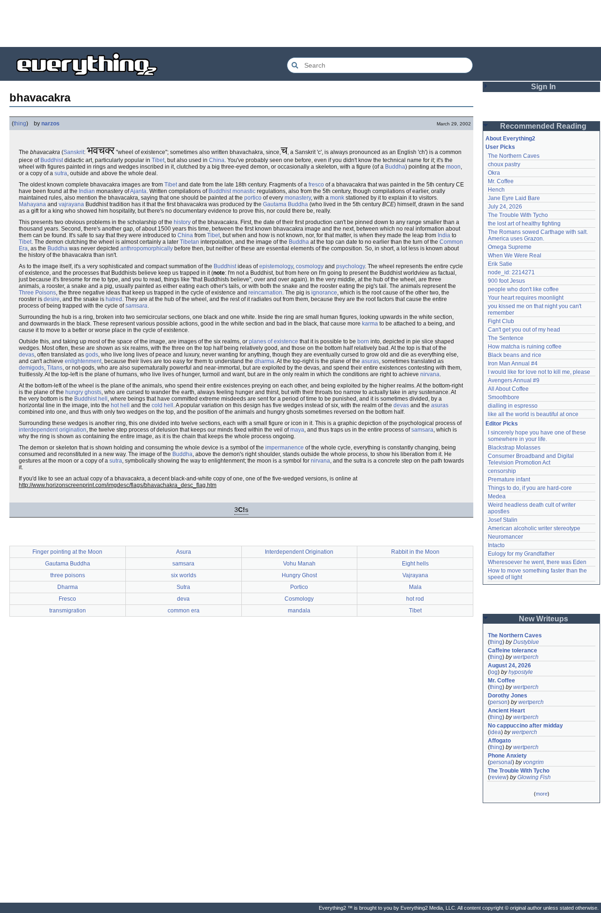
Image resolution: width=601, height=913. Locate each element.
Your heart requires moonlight (525, 297)
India (444, 235)
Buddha (395, 166)
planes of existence (273, 341)
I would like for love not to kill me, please (539, 372)
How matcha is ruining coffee (525, 346)
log (494, 672)
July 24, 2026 (505, 206)
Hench (496, 189)
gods (91, 354)
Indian (87, 191)
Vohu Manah (299, 563)
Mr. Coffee (501, 181)
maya (297, 429)
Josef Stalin (502, 520)
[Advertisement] (300, 23)
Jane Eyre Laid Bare (514, 198)
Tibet (158, 160)
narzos (50, 123)
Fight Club (501, 321)
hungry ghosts (83, 392)
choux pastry (504, 164)
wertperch (526, 657)
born (363, 341)
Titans (54, 367)
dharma (264, 361)
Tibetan (189, 242)
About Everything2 (510, 138)
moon (453, 166)
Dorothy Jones (507, 695)
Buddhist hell (91, 398)
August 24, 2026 (509, 665)
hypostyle (521, 672)
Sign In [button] (543, 87)
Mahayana (32, 204)
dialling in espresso (513, 405)
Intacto (496, 545)
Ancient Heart (506, 710)
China (216, 160)
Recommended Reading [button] (543, 126)
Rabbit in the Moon (415, 552)
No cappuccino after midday (525, 725)
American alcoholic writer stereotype (534, 528)
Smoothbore (503, 397)
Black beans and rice (514, 355)
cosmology (310, 266)
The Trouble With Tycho (518, 215)
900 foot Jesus (506, 281)
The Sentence (506, 338)
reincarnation (265, 292)
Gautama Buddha (285, 204)
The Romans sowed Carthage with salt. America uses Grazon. (538, 235)
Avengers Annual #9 (513, 380)
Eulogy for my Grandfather (521, 553)
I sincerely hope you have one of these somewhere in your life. (537, 435)
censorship (502, 471)
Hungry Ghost (299, 575)
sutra (60, 173)
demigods (31, 367)
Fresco (67, 599)
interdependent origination (52, 429)
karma (370, 323)
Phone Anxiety (507, 755)
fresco (316, 184)
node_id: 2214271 (511, 272)
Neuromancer (505, 537)
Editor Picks (501, 423)
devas (26, 354)
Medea (497, 496)
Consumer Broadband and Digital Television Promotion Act (531, 459)
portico (253, 197)
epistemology (276, 266)
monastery (298, 197)
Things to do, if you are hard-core (530, 488)
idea (495, 732)
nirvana (429, 374)
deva (183, 599)
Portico (299, 587)
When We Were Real (514, 255)
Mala (415, 587)
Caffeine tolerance (512, 650)
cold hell (162, 405)
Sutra (183, 587)
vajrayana (71, 204)
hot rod (415, 599)
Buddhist (51, 160)
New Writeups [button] (543, 619)
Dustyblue (526, 642)
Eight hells (415, 563)
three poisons (67, 575)
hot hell (120, 405)
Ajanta (138, 191)
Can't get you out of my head (524, 329)
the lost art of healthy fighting (524, 223)
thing (20, 123)
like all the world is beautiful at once (533, 414)
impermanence (284, 447)
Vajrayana (415, 575)
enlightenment (83, 361)
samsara (136, 305)
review (498, 777)
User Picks (500, 147)
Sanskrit (73, 152)
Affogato (499, 740)
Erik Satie (500, 264)
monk (337, 197)
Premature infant (509, 479)
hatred (114, 299)
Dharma (67, 587)
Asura (183, 552)
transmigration (67, 610)
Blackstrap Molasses (514, 447)
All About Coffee (508, 389)
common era (184, 610)
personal (501, 762)
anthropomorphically (146, 248)
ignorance (324, 292)
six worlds (183, 575)
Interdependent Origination (299, 552)
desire (52, 299)
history (182, 222)
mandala (299, 610)
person (499, 702)
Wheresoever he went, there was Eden (537, 562)
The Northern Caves (513, 156)
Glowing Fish (534, 777)
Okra (494, 173)
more (541, 794)
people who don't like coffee (523, 289)
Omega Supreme (510, 247)
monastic (243, 191)
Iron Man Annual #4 (513, 363)
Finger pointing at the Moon (67, 552)
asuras (370, 361)
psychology (350, 266)
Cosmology (299, 599)
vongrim (533, 762)
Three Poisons (37, 292)
